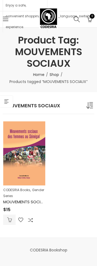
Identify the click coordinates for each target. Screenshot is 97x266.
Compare (30, 220)
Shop (54, 74)
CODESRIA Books (16, 190)
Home (38, 74)
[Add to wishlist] (21, 220)
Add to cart (9, 220)
